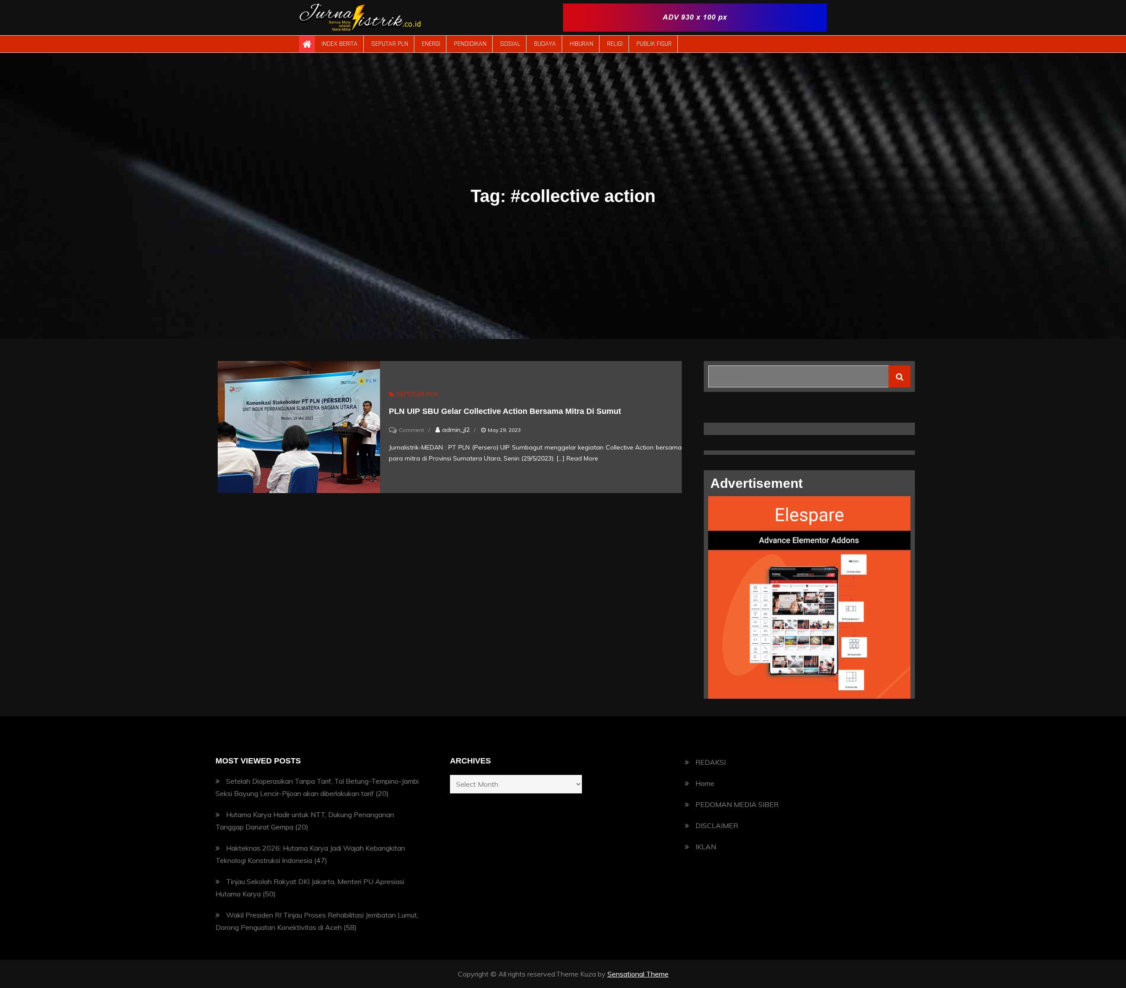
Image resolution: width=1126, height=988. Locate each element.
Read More (582, 458)
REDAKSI (710, 762)
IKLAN (705, 846)
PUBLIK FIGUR (654, 43)
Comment (411, 430)
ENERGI (431, 43)
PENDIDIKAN (470, 43)
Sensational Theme (638, 974)
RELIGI (615, 43)
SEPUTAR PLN (389, 43)
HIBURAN (581, 43)
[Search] (899, 376)
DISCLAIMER (716, 825)
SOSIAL (510, 43)
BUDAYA (545, 43)
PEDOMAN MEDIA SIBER (737, 804)
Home (704, 783)
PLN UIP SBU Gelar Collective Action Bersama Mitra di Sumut (506, 411)
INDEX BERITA (340, 43)
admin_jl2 (456, 430)
